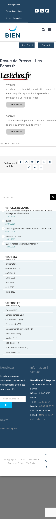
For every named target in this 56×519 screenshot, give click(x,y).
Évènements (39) (13, 324)
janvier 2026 (10, 263)
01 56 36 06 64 (42, 401)
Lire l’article (16, 104)
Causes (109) (11, 310)
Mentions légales (9, 428)
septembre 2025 (12, 268)
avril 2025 (9, 287)
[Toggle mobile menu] (49, 29)
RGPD (8, 220)
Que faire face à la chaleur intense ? (21, 243)
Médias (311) (11, 338)
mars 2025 (10, 291)
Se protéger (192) (13, 352)
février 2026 (10, 259)
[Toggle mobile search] (43, 29)
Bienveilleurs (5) (12, 305)
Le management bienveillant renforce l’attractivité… (29, 228)
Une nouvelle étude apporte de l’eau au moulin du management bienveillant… (28, 212)
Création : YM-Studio (26, 463)
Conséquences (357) (14, 314)
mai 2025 (9, 282)
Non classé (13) (12, 342)
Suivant (46, 45)
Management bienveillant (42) (19, 328)
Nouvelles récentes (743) (16, 347)
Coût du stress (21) (14, 319)
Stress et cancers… (13, 236)
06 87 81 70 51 (46, 406)
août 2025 (10, 273)
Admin (6, 143)
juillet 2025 (10, 277)
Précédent (27, 45)
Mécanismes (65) (13, 333)
